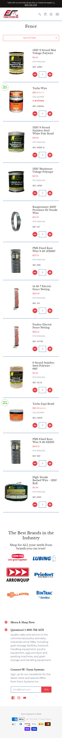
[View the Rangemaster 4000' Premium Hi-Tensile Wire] (16, 221)
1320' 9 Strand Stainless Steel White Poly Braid (43, 130)
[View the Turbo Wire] (16, 102)
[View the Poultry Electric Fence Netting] (16, 337)
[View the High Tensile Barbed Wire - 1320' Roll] (16, 492)
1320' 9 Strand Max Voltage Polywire (44, 52)
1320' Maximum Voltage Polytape (43, 170)
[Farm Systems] (11, 14)
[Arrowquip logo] (17, 575)
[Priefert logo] (44, 575)
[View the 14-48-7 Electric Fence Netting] (16, 299)
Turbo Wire (40, 88)
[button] (39, 14)
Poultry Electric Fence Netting (42, 326)
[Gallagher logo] (17, 594)
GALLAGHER (38, 97)
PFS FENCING (39, 62)
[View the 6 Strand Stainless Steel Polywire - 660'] (16, 377)
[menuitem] (39, 14)
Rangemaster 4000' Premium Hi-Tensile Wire (45, 209)
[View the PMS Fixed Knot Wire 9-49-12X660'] (16, 261)
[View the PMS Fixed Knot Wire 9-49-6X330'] (16, 452)
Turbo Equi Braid (43, 403)
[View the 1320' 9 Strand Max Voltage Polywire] (16, 63)
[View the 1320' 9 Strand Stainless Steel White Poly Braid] (16, 142)
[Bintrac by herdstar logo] (44, 595)
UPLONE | (39, 719)
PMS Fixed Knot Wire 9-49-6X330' (43, 441)
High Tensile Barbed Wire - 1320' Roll (45, 480)
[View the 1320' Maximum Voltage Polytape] (16, 181)
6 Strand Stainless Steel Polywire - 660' (43, 365)
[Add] (50, 74)
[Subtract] (35, 74)
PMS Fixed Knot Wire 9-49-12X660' (44, 250)
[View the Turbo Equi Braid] (16, 415)
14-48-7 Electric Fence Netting (42, 288)
